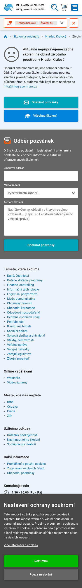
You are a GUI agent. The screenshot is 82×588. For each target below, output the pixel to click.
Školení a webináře (26, 36)
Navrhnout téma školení (23, 440)
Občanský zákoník (19, 303)
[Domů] (5, 36)
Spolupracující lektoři (21, 444)
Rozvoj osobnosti (19, 326)
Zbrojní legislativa (19, 354)
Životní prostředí (18, 358)
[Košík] (64, 7)
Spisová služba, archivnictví (26, 335)
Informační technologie (23, 289)
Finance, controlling (20, 285)
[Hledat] (55, 7)
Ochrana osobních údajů (23, 317)
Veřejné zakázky (18, 349)
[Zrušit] (73, 23)
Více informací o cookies (21, 545)
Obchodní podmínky (20, 473)
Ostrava (12, 406)
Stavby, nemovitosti (20, 340)
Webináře (13, 378)
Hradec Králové (55, 36)
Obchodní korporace (21, 308)
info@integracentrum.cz (20, 86)
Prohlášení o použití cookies (26, 464)
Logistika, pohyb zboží (22, 294)
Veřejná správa (17, 345)
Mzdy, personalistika (21, 299)
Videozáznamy (17, 382)
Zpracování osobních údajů (25, 468)
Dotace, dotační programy (24, 280)
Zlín (9, 416)
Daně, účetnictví (18, 276)
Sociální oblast (17, 331)
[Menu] (74, 7)
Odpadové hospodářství (23, 312)
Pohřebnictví (15, 322)
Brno (10, 402)
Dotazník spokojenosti (22, 435)
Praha (11, 411)
